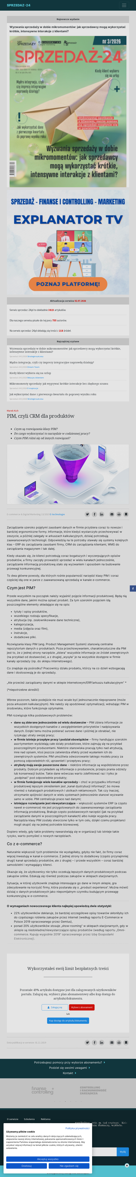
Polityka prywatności (77, 1128)
